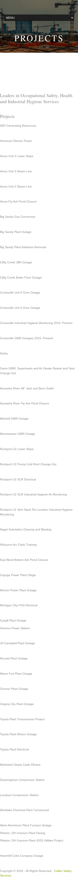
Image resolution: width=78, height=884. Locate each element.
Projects (39, 38)
